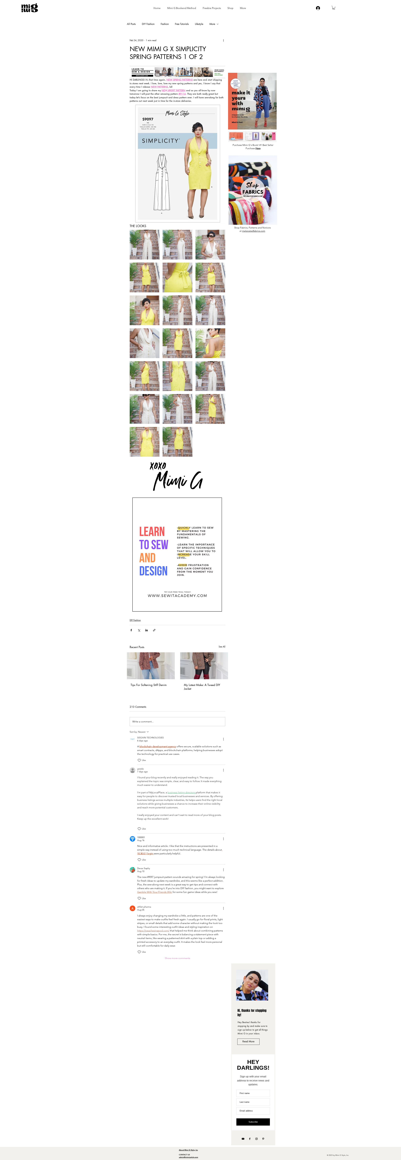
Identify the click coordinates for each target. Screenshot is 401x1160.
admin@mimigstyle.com (188, 1157)
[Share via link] (154, 630)
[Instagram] (256, 1138)
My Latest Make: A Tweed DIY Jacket (202, 686)
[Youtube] (243, 1138)
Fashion (165, 24)
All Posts (131, 24)
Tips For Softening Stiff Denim (149, 685)
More (212, 24)
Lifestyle (199, 24)
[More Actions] (223, 739)
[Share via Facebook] (131, 630)
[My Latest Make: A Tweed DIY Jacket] (204, 665)
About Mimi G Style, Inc (188, 1150)
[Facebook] (249, 1138)
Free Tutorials (182, 24)
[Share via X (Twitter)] (138, 630)
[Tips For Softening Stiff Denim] (151, 665)
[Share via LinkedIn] (146, 630)
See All (222, 646)
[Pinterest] (263, 1138)
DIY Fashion (148, 24)
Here (257, 148)
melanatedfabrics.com (253, 230)
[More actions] (223, 40)
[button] (334, 8)
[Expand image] (144, 244)
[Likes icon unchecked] (139, 760)
